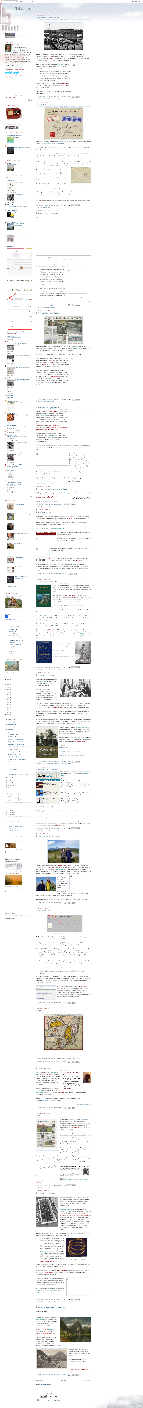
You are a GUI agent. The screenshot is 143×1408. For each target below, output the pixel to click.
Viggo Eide (7, 614)
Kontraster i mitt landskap (14, 431)
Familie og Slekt (11, 435)
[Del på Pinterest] (79, 97)
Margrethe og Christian (19, 236)
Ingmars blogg (11, 413)
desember (11, 717)
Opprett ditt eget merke (10, 619)
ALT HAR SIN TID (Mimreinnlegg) (19, 224)
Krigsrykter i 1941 (12, 553)
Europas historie (13, 833)
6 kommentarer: (59, 573)
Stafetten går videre (44, 1068)
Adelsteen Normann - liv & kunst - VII (51, 1307)
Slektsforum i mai (44, 911)
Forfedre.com (10, 390)
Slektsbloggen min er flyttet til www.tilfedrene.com (14, 484)
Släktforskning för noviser (14, 342)
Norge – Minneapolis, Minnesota (21, 147)
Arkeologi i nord (11, 192)
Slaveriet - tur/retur (13, 586)
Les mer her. (88, 302)
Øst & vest (9, 163)
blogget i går (41, 354)
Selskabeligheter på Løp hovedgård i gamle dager (72, 755)
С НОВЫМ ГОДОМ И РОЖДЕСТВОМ (20, 577)
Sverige (11, 647)
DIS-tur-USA (10, 146)
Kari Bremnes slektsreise (20, 524)
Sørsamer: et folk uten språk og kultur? (16, 427)
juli (9, 729)
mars (9, 783)
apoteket (69, 602)
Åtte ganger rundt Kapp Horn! (14, 337)
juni (56, 501)
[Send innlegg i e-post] (69, 96)
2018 (8, 692)
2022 (8, 684)
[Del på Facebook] (77, 97)
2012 (8, 707)
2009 (8, 715)
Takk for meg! (17, 454)
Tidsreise (11, 631)
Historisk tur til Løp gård (46, 675)
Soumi (10, 653)
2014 (8, 702)
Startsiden (63, 1380)
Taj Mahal (16, 165)
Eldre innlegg (87, 1380)
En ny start (9, 391)
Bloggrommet (47, 576)
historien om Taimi (67, 54)
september (11, 724)
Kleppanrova (10, 180)
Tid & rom (22, 8)
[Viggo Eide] (6, 618)
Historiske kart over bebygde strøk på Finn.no (17, 436)
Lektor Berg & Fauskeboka (47, 582)
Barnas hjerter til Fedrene (14, 482)
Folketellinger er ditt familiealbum (22, 355)
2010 (8, 712)
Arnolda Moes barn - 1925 (20, 504)
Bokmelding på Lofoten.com (48, 769)
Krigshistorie (47, 98)
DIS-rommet (46, 506)
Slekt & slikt (10, 205)
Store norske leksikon (43, 188)
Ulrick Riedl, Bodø (44, 104)
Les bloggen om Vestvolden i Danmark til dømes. (49, 1100)
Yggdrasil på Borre (18, 194)
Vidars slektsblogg (12, 210)
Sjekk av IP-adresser (45, 512)
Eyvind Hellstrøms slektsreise (21, 533)
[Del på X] (75, 97)
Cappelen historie (13, 830)
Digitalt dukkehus (18, 557)
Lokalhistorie (56, 98)
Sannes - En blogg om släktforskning (17, 465)
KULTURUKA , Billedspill (20, 442)
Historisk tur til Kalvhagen (47, 1193)
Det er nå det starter (14, 644)
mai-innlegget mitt (61, 967)
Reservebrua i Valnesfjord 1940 (49, 17)
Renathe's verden (11, 366)
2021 (8, 687)
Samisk (10, 651)
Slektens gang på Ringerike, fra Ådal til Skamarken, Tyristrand (21, 380)
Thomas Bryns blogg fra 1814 (15, 453)
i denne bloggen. (84, 1119)
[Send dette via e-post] (72, 97)
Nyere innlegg (39, 1380)
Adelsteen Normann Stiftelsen (16, 826)
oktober (10, 722)
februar (46, 501)
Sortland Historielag (12, 441)
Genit (8, 490)
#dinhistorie (10, 395)
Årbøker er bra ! (60, 825)
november (11, 719)
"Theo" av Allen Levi (19, 182)
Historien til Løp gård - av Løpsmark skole (70, 751)
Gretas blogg (10, 470)
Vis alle (30, 496)
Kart (39, 1010)
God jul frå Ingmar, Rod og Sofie (22, 415)
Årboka (9, 234)
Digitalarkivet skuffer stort (20, 212)
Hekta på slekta (11, 246)
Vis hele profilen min (11, 65)
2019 (8, 689)
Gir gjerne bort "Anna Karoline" (49, 313)
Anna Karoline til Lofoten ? (76, 468)
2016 (8, 697)
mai (52, 501)
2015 (8, 699)
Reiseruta (16, 137)
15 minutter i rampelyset (84, 1104)
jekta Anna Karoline (74, 348)
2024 (8, 679)
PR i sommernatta (44, 1116)
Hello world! (10, 397)
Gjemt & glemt (11, 336)
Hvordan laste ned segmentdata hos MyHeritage (18, 332)
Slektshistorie (55, 669)
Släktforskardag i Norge (12, 466)
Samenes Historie (11, 425)
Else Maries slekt (11, 378)
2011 (8, 710)
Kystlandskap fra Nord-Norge (48, 213)
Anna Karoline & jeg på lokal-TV (50, 407)
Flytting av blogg (11, 491)
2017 (8, 694)
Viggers (17, 44)
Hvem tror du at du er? (14, 640)
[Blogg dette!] (73, 97)
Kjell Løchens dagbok (14, 828)
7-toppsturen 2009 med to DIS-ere (50, 836)
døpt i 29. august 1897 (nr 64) (67, 156)
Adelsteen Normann (49, 307)
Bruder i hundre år (12, 222)
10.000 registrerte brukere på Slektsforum (52, 489)
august (10, 727)
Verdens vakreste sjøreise (20, 472)
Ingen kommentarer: (60, 96)
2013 (8, 705)
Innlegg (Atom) (47, 1384)
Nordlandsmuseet (48, 401)
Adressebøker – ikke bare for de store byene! (17, 206)
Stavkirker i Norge (18, 543)
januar (10, 788)
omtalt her (39, 1290)
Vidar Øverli (39, 967)
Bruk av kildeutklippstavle (20, 402)
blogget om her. (60, 143)
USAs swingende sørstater (14, 135)
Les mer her (69, 656)
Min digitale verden (12, 401)
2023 (8, 682)
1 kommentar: (58, 504)
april (49, 501)
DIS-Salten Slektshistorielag (16, 822)
